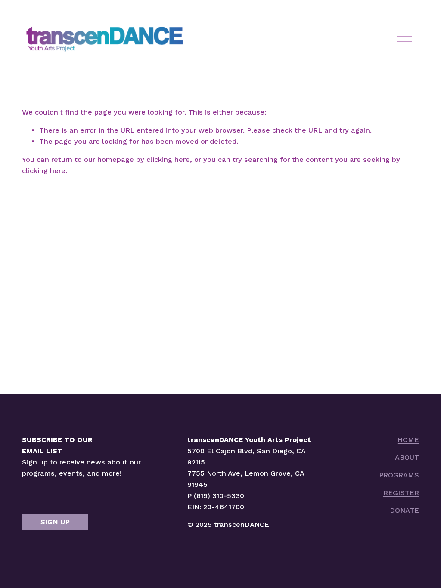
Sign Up (55, 522)
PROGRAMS (399, 475)
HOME (408, 440)
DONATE (404, 510)
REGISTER (401, 493)
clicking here (168, 159)
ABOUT (407, 457)
